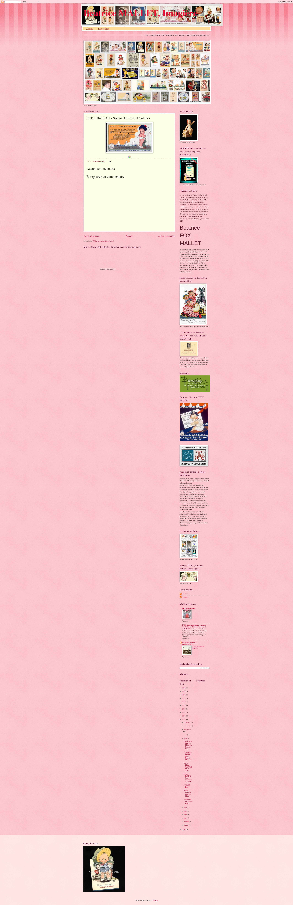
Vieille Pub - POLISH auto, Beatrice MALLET (188, 756)
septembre (187, 729)
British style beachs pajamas (198, 647)
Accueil (89, 28)
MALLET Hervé (187, 786)
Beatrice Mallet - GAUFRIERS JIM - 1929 (188, 767)
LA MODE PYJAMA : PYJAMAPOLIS (189, 643)
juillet (186, 738)
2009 (184, 829)
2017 (184, 695)
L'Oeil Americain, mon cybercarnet (194, 625)
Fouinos (184, 594)
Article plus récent (92, 236)
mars (186, 818)
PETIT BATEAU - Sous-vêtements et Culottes (188, 778)
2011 (184, 716)
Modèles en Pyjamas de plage (188, 801)
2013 (184, 709)
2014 (184, 705)
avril (185, 814)
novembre (187, 726)
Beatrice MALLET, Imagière (140, 12)
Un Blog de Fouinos (188, 608)
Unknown (185, 597)
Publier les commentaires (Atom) (103, 241)
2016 (184, 698)
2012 (184, 712)
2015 (184, 702)
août (185, 735)
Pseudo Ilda (103, 28)
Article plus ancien (166, 236)
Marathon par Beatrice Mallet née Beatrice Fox (188, 745)
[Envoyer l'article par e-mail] (109, 161)
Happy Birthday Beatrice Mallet (187, 793)
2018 (184, 691)
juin (185, 807)
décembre (187, 722)
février (186, 822)
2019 (184, 688)
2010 (184, 719)
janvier (186, 825)
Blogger (155, 900)
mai (185, 811)
